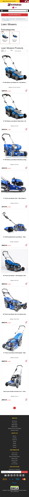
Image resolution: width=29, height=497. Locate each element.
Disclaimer (14, 462)
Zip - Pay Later (14, 463)
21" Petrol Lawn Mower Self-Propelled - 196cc (14, 353)
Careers (14, 441)
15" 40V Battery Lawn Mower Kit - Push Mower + (14, 82)
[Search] (26, 11)
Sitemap (14, 447)
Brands (14, 443)
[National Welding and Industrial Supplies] (15, 4)
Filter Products (14, 15)
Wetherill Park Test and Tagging (14, 428)
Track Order (14, 423)
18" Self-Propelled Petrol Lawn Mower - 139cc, (14, 237)
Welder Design (14, 426)
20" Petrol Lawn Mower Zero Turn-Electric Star (14, 314)
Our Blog (14, 438)
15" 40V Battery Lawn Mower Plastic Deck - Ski (14, 121)
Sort (12, 50)
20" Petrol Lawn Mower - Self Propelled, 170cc (14, 275)
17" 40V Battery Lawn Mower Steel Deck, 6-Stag (14, 159)
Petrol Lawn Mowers (14, 40)
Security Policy (14, 460)
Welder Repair (14, 424)
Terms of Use (14, 452)
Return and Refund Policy (14, 456)
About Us (14, 436)
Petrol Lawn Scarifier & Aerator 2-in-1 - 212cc (14, 391)
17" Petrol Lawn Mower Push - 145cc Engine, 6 (14, 198)
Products (14, 445)
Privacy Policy (14, 454)
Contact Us (14, 439)
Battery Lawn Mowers (5, 40)
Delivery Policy (14, 458)
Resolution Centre (14, 430)
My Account (14, 421)
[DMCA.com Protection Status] (14, 487)
